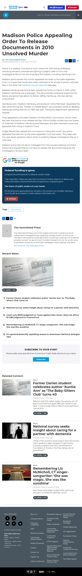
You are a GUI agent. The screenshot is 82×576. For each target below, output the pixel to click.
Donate (73, 7)
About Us (34, 514)
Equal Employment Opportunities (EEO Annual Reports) (54, 548)
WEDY (6, 539)
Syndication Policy (70, 536)
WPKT (20, 541)
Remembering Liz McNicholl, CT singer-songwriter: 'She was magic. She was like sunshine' (41, 326)
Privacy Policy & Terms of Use (53, 561)
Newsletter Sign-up (54, 514)
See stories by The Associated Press (29, 246)
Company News (36, 519)
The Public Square (70, 559)
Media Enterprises (37, 543)
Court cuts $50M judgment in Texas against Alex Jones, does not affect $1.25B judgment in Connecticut (42, 316)
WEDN (12, 537)
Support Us (35, 557)
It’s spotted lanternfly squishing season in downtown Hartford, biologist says (43, 335)
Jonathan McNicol (40, 487)
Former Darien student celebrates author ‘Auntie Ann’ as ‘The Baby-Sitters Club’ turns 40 (40, 299)
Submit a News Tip (38, 561)
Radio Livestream (53, 524)
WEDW (17, 537)
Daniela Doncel (38, 398)
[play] (6, 15)
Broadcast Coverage (67, 522)
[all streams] (79, 15)
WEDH (6, 537)
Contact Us (35, 552)
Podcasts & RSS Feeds (53, 519)
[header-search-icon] (44, 7)
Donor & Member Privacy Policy (53, 556)
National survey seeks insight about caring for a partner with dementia (42, 308)
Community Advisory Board (36, 538)
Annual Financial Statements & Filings (69, 515)
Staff (32, 529)
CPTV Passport (52, 542)
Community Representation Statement (53, 530)
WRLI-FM (8, 543)
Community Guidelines (51, 536)
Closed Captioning (70, 527)
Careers (33, 548)
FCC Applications (69, 531)
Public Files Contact (10, 545)
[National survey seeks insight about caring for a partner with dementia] (16, 431)
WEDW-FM (7, 541)
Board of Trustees (37, 533)
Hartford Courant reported (35, 85)
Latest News (15, 210)
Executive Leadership (35, 524)
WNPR (14, 541)
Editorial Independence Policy (68, 542)
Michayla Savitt (38, 438)
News (35, 380)
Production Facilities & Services (70, 548)
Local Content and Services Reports (70, 554)
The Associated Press (15, 60)
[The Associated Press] (7, 230)
